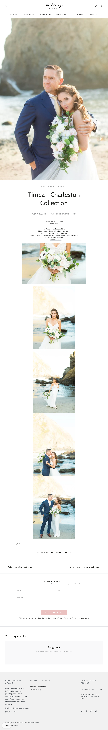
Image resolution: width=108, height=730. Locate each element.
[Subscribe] (101, 689)
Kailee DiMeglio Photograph (59, 231)
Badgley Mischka (57, 237)
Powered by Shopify (11, 725)
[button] (6, 6)
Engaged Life (60, 229)
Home (43, 186)
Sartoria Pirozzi (55, 239)
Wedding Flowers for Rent (57, 233)
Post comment (54, 612)
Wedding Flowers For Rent (19, 722)
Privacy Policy (63, 618)
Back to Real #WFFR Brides (55, 553)
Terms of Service (78, 618)
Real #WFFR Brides (57, 186)
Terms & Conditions (38, 686)
